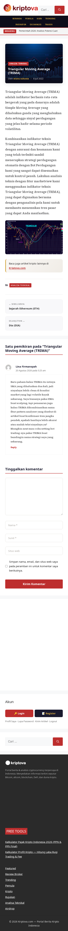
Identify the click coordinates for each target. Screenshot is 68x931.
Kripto (9, 891)
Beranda (17, 18)
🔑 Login (19, 713)
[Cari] (60, 10)
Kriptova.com (17, 268)
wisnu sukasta (21, 78)
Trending (50, 18)
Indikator (21, 24)
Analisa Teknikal (18, 64)
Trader (49, 24)
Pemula (29, 18)
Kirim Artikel (41, 721)
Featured (10, 868)
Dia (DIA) (14, 325)
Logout (53, 721)
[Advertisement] (34, 647)
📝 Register (49, 713)
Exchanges (35, 24)
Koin (39, 18)
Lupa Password (26, 721)
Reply (14, 447)
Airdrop (9, 908)
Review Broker (14, 874)
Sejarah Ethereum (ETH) (24, 308)
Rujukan (10, 897)
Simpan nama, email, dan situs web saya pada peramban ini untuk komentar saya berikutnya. (33, 566)
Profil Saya (10, 721)
